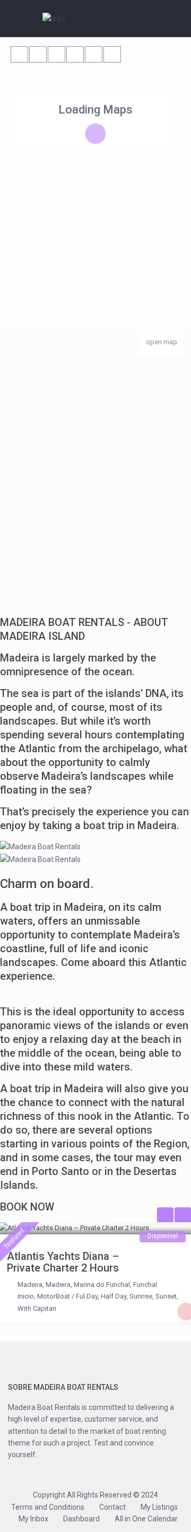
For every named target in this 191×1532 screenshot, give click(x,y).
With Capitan (37, 1308)
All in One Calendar (146, 1518)
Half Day (113, 1296)
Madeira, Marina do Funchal (88, 1285)
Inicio (26, 1296)
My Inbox (33, 1518)
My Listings (159, 1507)
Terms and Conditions (47, 1507)
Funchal (145, 1285)
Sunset (166, 1296)
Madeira (30, 1285)
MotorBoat (53, 1296)
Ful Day (87, 1296)
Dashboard (81, 1518)
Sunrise (140, 1296)
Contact (112, 1507)
